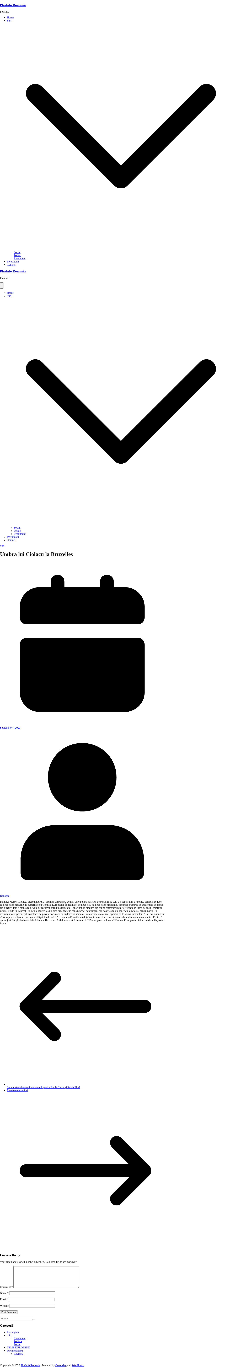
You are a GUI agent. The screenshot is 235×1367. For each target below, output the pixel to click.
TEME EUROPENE (18, 1347)
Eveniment (19, 258)
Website (4, 1305)
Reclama (18, 1353)
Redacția (4, 895)
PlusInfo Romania (13, 5)
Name (4, 1293)
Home (10, 17)
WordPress (78, 1365)
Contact (11, 264)
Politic (17, 255)
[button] (121, 249)
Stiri (9, 20)
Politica (18, 1341)
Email (4, 1299)
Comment (6, 1287)
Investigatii (13, 261)
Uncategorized (15, 1350)
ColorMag (61, 1365)
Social (17, 252)
